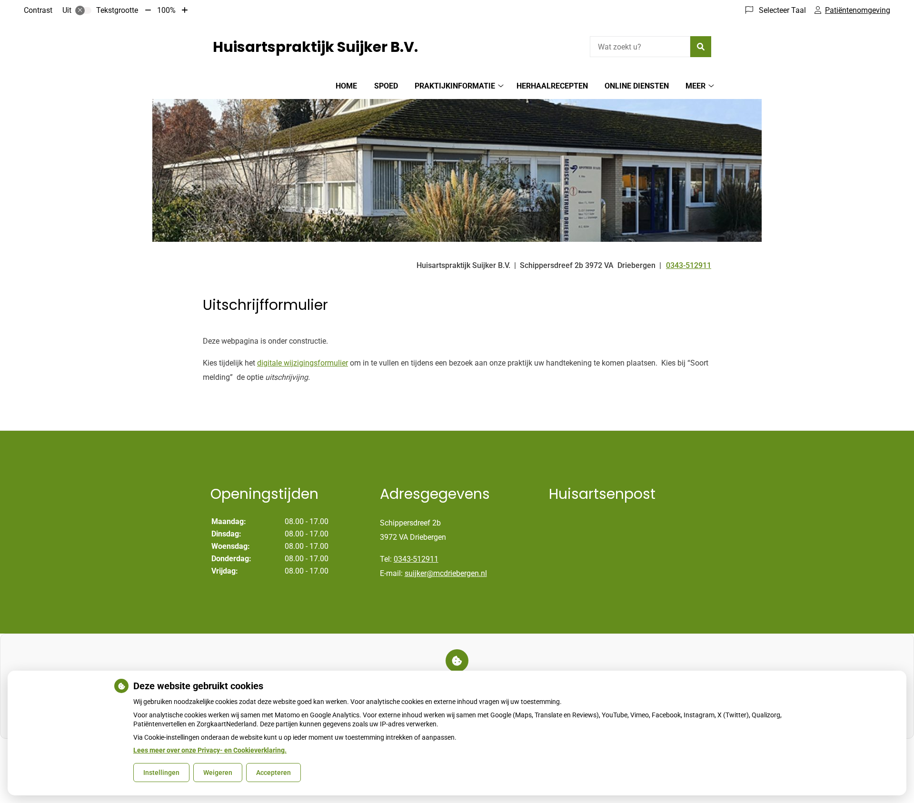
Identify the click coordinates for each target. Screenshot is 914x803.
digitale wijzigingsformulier (302, 362)
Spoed (386, 85)
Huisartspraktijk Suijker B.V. (315, 47)
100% (166, 10)
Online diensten (637, 85)
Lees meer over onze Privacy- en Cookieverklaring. (210, 750)
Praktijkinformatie (455, 85)
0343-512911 (416, 559)
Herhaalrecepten (552, 85)
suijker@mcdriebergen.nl (446, 573)
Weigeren (217, 772)
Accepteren (273, 772)
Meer (695, 85)
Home (346, 85)
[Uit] (83, 10)
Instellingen (161, 772)
